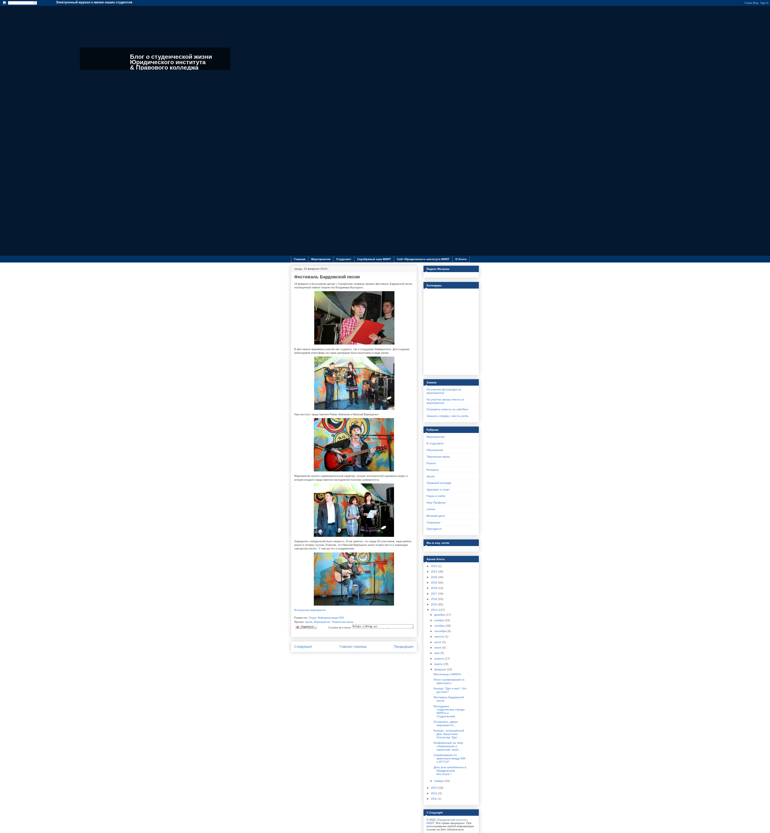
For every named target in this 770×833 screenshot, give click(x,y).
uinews (431, 509)
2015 (434, 604)
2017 (434, 593)
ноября (439, 620)
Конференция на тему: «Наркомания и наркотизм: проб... (449, 746)
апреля (439, 658)
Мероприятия (320, 259)
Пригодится (434, 528)
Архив (308, 621)
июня (438, 647)
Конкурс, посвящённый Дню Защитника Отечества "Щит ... (449, 734)
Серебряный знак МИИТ (374, 259)
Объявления (435, 450)
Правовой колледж (439, 482)
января (439, 780)
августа (439, 636)
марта (438, 664)
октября (440, 625)
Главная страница (353, 646)
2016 (434, 599)
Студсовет (343, 259)
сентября (440, 631)
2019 (434, 582)
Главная (299, 259)
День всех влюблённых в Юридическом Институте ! (450, 771)
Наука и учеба (436, 496)
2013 (434, 787)
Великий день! (436, 515)
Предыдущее (404, 646)
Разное (431, 463)
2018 (434, 588)
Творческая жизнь (343, 621)
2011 (434, 798)
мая (437, 653)
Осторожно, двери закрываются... (446, 723)
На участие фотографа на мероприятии (444, 391)
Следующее (303, 646)
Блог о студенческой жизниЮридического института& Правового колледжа (171, 62)
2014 (434, 609)
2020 (434, 577)
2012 (434, 793)
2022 (434, 566)
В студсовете (435, 443)
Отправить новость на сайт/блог (447, 409)
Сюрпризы (433, 522)
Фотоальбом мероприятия (310, 610)
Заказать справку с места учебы (448, 416)
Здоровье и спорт (438, 489)
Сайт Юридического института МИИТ (423, 259)
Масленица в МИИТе (447, 674)
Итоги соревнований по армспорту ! (449, 681)
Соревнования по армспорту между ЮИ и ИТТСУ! (449, 758)
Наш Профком (436, 502)
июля (438, 642)
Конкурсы (433, 469)
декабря (440, 614)
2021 (434, 571)
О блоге (461, 259)
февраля (440, 669)
